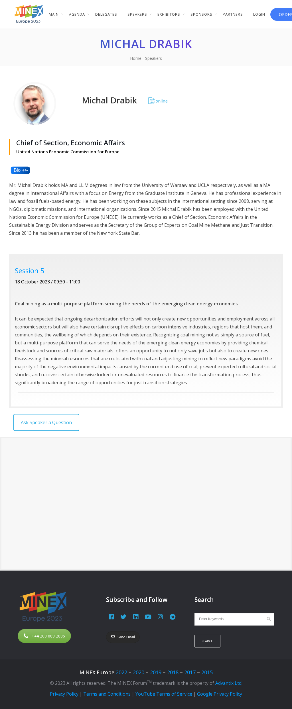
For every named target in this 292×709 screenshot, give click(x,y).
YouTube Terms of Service (163, 694)
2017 (190, 672)
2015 (207, 672)
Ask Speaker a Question (46, 422)
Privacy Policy (64, 694)
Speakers (137, 14)
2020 (138, 672)
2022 (121, 672)
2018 (173, 672)
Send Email (126, 637)
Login (259, 14)
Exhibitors (168, 14)
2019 (155, 672)
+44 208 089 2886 (48, 636)
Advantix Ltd (228, 683)
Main (54, 14)
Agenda (77, 14)
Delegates (106, 14)
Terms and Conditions (107, 694)
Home (135, 58)
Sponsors (201, 14)
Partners (233, 14)
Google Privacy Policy (219, 694)
